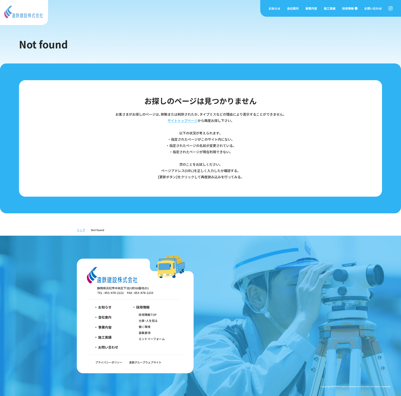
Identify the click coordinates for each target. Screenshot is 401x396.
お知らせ (274, 8)
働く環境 (144, 327)
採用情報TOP (148, 314)
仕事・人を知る (148, 321)
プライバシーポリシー (108, 362)
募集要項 (144, 333)
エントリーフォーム (152, 339)
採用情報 (348, 8)
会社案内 (293, 8)
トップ (81, 230)
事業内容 (311, 8)
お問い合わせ (373, 8)
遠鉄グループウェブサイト (145, 362)
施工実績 (329, 8)
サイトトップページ (183, 120)
